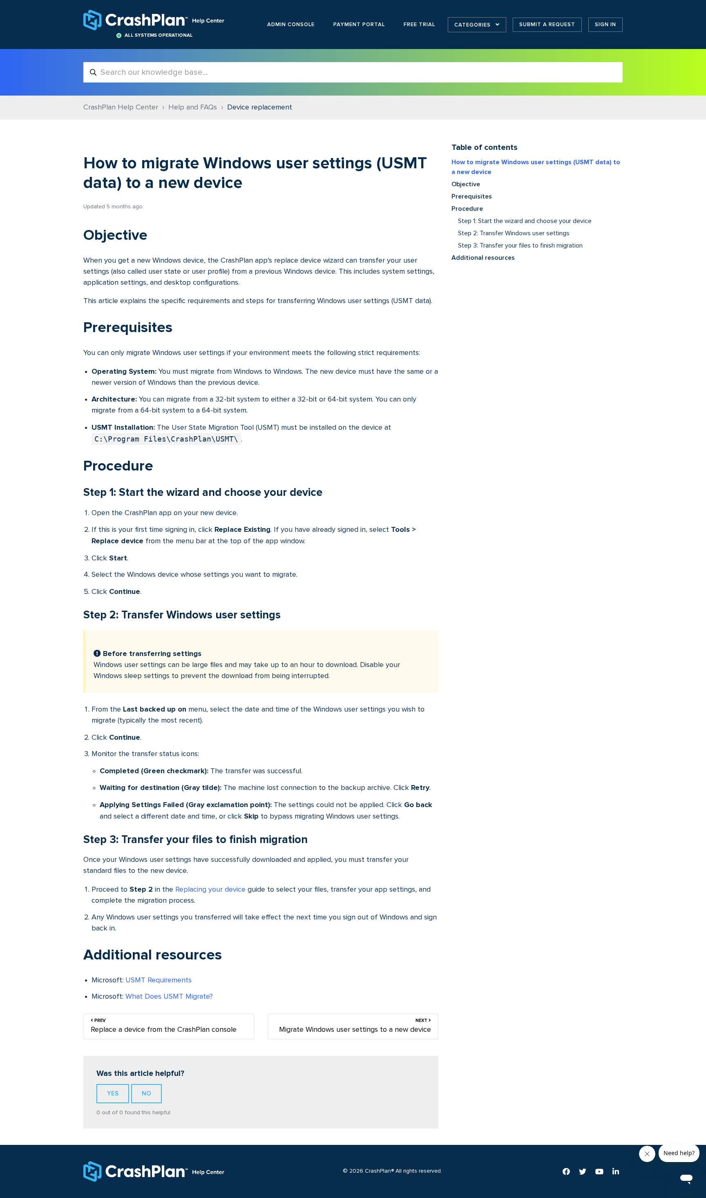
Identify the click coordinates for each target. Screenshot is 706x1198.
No (146, 1093)
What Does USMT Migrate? (169, 996)
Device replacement (259, 107)
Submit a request (547, 24)
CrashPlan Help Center (120, 107)
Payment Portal (359, 24)
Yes (112, 1093)
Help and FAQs (192, 107)
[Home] (154, 20)
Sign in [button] (605, 24)
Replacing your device (210, 889)
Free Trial (419, 24)
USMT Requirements (158, 980)
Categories (473, 25)
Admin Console (291, 24)
